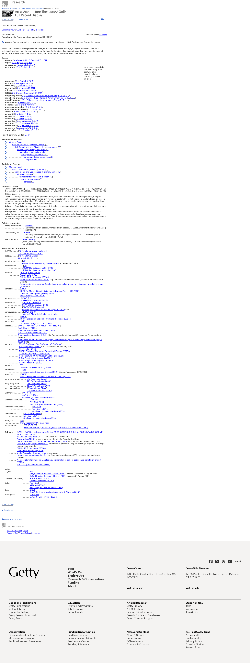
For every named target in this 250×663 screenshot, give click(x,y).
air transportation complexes (37, 157)
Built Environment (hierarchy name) (28, 144)
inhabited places (24, 174)
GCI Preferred (42, 344)
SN (30, 62)
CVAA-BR (26, 298)
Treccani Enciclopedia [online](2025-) (37, 293)
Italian (21, 116)
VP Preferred (55, 344)
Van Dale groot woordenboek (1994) (38, 397)
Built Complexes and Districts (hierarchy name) (35, 147)
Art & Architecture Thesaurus (32, 9)
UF (30, 65)
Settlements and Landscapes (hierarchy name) (35, 172)
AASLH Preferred (26, 326)
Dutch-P (25, 102)
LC (29, 60)
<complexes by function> (30, 152)
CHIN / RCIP (34, 272)
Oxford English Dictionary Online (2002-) (40, 263)
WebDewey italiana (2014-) (32, 296)
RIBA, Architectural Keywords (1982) (40, 270)
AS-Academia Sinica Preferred (33, 251)
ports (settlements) (30, 179)
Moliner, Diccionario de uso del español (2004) (43, 309)
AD (25, 62)
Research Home (8, 9)
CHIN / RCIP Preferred (46, 326)
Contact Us (35, 533)
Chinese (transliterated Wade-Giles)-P (44, 100)
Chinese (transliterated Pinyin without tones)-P (47, 98)
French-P (22, 112)
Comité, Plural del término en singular (40, 314)
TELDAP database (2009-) (30, 253)
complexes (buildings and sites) (31, 149)
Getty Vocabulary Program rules (34, 423)
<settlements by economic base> (34, 177)
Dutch (23, 105)
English (19, 62)
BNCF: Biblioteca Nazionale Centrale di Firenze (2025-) (45, 319)
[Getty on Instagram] (223, 561)
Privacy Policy (24, 533)
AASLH (24, 272)
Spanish (24, 128)
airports (29, 159)
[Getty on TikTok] (230, 561)
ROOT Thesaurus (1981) (30, 363)
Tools (18, 9)
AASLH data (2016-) (29, 275)
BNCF (23, 289)
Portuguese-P (27, 121)
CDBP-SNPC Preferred (33, 307)
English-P (35, 60)
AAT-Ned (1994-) (30, 395)
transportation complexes (33, 154)
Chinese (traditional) (25, 93)
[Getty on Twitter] (217, 561)
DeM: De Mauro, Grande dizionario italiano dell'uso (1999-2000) (49, 291)
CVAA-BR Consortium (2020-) (34, 300)
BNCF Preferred (27, 344)
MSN (35, 112)
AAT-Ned (27, 393)
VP (24, 261)
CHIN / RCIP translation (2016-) (34, 277)
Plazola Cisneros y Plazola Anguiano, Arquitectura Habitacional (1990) (56, 427)
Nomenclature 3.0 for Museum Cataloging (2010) (41, 356)
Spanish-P (26, 125)
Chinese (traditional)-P (26, 90)
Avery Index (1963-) (28, 349)
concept (103, 35)
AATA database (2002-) (30, 346)
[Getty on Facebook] (211, 561)
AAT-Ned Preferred (32, 413)
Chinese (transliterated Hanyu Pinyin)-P (44, 95)
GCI (97, 432)
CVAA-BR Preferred (32, 302)
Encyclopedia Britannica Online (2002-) (40, 372)
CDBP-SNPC (30, 312)
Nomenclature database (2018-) (34, 279)
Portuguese (25, 123)
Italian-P (22, 114)
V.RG (27, 135)
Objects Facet (15, 142)
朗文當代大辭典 (25, 258)
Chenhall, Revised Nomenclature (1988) (36, 330)
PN (45, 60)
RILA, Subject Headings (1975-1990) (36, 360)
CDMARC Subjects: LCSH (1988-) (38, 268)
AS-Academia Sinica (28, 256)
